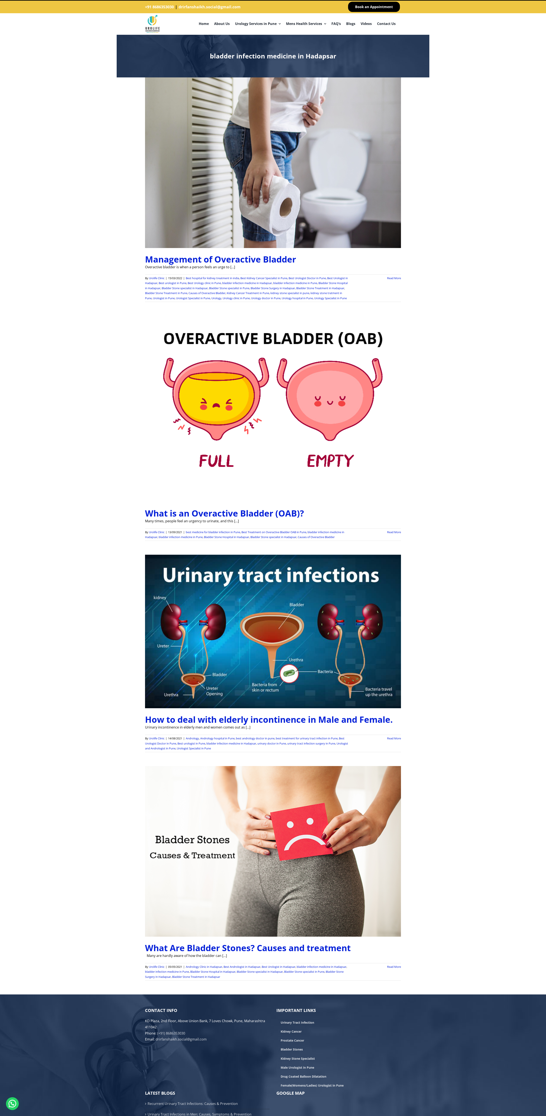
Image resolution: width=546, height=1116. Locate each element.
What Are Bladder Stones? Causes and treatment (248, 948)
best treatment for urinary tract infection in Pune (307, 738)
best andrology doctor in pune (255, 738)
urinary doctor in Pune (271, 743)
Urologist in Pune (164, 298)
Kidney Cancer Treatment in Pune (248, 293)
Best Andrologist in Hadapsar (242, 967)
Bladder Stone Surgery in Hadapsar (273, 288)
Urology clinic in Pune (236, 298)
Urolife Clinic (156, 278)
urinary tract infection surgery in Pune (311, 743)
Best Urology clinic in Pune (204, 283)
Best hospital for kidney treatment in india (212, 278)
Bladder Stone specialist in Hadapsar (185, 288)
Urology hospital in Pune (297, 298)
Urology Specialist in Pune (330, 298)
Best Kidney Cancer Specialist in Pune (263, 278)
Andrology (192, 738)
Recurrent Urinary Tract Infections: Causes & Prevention (193, 1103)
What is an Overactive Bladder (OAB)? (224, 513)
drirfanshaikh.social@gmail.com (210, 6)
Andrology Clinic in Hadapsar (204, 967)
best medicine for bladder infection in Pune (213, 532)
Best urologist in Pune (172, 283)
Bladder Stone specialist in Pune (229, 288)
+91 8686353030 (159, 6)
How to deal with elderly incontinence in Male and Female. (269, 719)
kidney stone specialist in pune (289, 293)
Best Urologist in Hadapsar (278, 967)
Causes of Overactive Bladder (207, 293)
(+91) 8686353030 (171, 1033)
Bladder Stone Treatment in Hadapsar (320, 288)
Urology (216, 298)
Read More (394, 278)
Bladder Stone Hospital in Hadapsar (226, 537)
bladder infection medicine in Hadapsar (247, 283)
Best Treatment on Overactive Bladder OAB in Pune (273, 532)
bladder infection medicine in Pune (295, 283)
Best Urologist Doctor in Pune (307, 278)
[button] (12, 1103)
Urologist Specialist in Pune (193, 298)
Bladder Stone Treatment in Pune (166, 293)
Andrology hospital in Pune (217, 738)
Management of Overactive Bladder (220, 259)
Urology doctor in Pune (265, 298)
